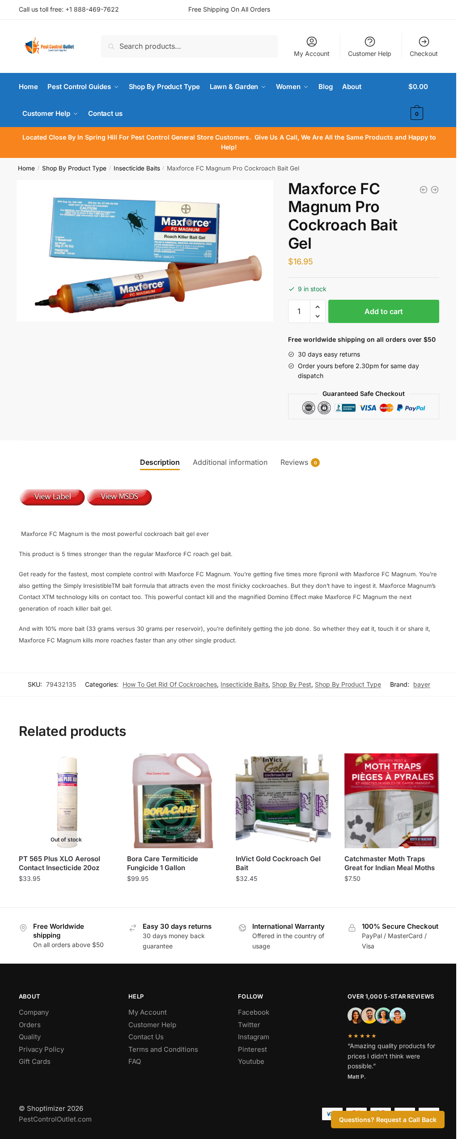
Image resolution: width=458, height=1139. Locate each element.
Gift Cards (35, 1061)
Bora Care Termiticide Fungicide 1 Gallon (162, 863)
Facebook (253, 1012)
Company (34, 1012)
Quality (30, 1037)
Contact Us (146, 1037)
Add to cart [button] (174, 898)
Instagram (253, 1037)
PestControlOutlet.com (55, 1119)
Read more (66, 898)
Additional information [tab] (230, 462)
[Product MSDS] (119, 513)
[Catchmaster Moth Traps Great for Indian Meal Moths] (392, 801)
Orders (30, 1024)
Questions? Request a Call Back (388, 1119)
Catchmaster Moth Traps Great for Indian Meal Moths (389, 863)
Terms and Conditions (163, 1049)
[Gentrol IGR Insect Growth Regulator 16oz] (423, 189)
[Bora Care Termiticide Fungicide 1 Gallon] (174, 801)
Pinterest (252, 1049)
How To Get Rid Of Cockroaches (170, 684)
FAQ (134, 1061)
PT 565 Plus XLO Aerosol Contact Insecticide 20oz (59, 863)
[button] (317, 307)
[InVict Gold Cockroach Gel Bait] (283, 801)
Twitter (249, 1024)
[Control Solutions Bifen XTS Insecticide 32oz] (434, 189)
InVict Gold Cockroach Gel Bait (278, 863)
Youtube (251, 1061)
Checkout (424, 53)
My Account (312, 53)
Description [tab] (160, 462)
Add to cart (384, 311)
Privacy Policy (41, 1049)
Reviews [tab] (294, 462)
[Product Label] (52, 513)
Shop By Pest (291, 684)
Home (26, 168)
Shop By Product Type (74, 168)
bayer (421, 684)
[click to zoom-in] (145, 251)
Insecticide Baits (137, 168)
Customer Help (369, 53)
